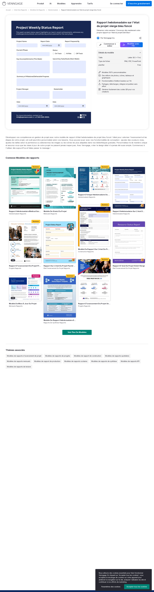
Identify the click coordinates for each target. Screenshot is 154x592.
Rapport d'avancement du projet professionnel (25, 266)
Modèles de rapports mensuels (18, 361)
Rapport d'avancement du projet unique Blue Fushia (94, 304)
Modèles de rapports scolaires (75, 361)
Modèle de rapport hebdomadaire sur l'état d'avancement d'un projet (60, 320)
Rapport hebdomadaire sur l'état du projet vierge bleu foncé (129, 211)
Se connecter (116, 3)
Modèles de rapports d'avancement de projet (24, 356)
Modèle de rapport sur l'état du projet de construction (94, 249)
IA (51, 3)
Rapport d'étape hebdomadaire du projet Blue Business (94, 195)
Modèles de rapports (37, 10)
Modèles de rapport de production (47, 361)
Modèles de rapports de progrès (57, 356)
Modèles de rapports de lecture (19, 367)
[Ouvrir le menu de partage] (140, 38)
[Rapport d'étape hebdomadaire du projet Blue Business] (94, 179)
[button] (108, 44)
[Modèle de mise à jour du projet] (25, 288)
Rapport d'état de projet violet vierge (129, 266)
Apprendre (76, 3)
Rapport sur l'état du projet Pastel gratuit (60, 266)
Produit (40, 3)
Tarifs (90, 3)
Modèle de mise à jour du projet (23, 304)
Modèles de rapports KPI (130, 361)
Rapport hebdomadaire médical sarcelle (25, 211)
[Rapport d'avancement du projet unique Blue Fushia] (94, 280)
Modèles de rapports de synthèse (104, 361)
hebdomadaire (53, 10)
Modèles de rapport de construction (87, 356)
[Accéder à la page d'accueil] (12, 4)
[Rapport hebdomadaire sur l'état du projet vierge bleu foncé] (129, 188)
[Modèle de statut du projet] (60, 188)
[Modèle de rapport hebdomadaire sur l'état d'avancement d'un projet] (60, 297)
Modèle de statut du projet (55, 211)
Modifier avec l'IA (133, 45)
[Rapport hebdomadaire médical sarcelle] (25, 188)
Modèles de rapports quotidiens (117, 356)
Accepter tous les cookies (137, 587)
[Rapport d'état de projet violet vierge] (129, 242)
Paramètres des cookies (110, 587)
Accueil (8, 10)
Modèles (61, 3)
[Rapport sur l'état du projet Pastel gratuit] (60, 242)
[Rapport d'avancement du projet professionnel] (25, 242)
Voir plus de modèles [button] (77, 332)
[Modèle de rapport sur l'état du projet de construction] (94, 225)
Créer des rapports (20, 10)
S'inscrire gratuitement (139, 3)
